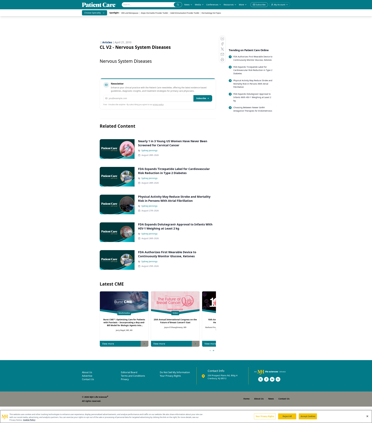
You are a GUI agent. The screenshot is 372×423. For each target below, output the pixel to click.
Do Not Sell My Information (175, 372)
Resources (229, 4)
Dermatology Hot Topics (211, 13)
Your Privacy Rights (170, 375)
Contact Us (88, 379)
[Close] (367, 416)
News (187, 4)
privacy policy (158, 104)
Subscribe (201, 98)
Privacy (125, 379)
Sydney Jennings (149, 150)
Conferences (212, 4)
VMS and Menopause (129, 13)
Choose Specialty (92, 12)
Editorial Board (129, 372)
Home (246, 398)
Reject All (287, 416)
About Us (87, 372)
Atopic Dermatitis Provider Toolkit (154, 13)
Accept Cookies (308, 416)
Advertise (87, 375)
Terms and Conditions (133, 375)
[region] (186, 416)
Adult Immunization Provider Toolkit (184, 13)
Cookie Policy (29, 420)
